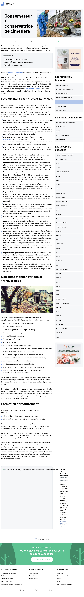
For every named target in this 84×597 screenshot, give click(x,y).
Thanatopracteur (61, 106)
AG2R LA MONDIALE (61, 159)
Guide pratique (5, 576)
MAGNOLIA (59, 261)
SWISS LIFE (59, 333)
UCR (57, 337)
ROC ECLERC (59, 324)
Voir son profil (63, 521)
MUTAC (58, 295)
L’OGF (58, 131)
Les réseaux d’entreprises (63, 135)
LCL (57, 252)
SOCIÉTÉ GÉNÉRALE (62, 328)
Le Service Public (61, 139)
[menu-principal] (81, 4)
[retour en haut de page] (80, 588)
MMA (57, 290)
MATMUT (58, 273)
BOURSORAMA (60, 193)
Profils (59, 578)
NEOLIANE (59, 307)
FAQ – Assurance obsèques (64, 584)
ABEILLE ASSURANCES (62, 172)
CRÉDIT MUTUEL (61, 227)
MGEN (58, 286)
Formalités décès (34, 576)
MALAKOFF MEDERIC (62, 269)
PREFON (58, 316)
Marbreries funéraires (63, 576)
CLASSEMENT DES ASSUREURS (64, 155)
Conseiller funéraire (62, 93)
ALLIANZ (58, 163)
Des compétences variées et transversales (18, 62)
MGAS (58, 282)
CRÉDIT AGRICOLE (61, 223)
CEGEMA (58, 214)
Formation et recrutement (13, 65)
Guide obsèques (33, 573)
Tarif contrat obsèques (7, 581)
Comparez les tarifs (41, 559)
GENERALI (59, 235)
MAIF (57, 265)
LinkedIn (62, 523)
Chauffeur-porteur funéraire (64, 97)
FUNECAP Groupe (61, 126)
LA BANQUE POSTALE (62, 206)
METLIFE (58, 278)
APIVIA (58, 176)
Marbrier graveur (61, 110)
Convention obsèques (7, 578)
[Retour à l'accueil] (38, 4)
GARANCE (59, 231)
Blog (58, 581)
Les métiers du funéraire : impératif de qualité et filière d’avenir (21, 42)
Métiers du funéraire (62, 85)
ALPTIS (58, 168)
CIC (57, 218)
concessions (7, 139)
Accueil (3, 42)
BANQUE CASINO (61, 197)
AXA (57, 189)
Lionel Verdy (64, 475)
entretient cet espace (32, 89)
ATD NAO (58, 184)
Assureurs (60, 573)
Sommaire (7, 56)
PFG (57, 312)
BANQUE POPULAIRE (62, 201)
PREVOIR (59, 320)
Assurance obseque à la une (8, 573)
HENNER (58, 248)
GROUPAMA (59, 244)
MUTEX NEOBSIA (61, 299)
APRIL (58, 180)
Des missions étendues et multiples (16, 59)
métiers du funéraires (15, 73)
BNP (57, 210)
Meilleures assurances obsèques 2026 (11, 584)
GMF (57, 240)
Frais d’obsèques (33, 578)
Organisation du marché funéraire (65, 122)
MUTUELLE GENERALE (62, 303)
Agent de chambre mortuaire (64, 89)
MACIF (58, 256)
